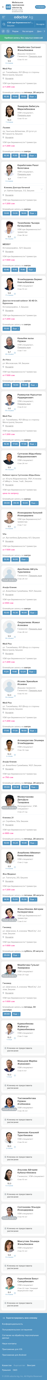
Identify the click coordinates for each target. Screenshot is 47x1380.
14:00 (23, 213)
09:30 (7, 385)
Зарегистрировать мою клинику (21, 1318)
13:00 (23, 97)
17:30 (23, 444)
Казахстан (7, 1365)
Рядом (15, 31)
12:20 (23, 672)
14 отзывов (9, 1257)
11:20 (6, 672)
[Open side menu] (3, 17)
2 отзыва (9, 1148)
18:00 (24, 731)
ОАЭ (15, 1370)
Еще (32, 97)
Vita (4, 534)
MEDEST (7, 244)
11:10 (15, 270)
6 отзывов (9, 181)
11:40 (22, 270)
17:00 (15, 444)
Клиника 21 (8, 818)
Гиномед (7, 927)
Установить (40, 7)
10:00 (15, 385)
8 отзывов (9, 63)
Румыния (6, 1370)
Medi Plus (7, 69)
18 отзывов (9, 239)
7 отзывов (9, 122)
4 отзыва (9, 756)
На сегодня (27, 31)
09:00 (7, 503)
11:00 (15, 97)
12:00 (23, 156)
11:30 (15, 156)
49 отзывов (9, 354)
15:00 (6, 329)
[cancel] (2, 7)
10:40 (6, 270)
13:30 (15, 213)
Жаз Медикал (9, 874)
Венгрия (31, 1365)
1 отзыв (9, 1039)
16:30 (6, 444)
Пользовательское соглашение (17, 1329)
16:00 (15, 559)
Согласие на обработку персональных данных (20, 1336)
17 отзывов (9, 295)
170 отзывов (9, 410)
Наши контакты (9, 1343)
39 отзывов (9, 469)
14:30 (6, 899)
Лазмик (6, 128)
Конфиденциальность (12, 1324)
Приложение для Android (14, 1355)
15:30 (6, 559)
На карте (9, 78)
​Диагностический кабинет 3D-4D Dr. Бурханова (20, 302)
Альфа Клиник (10, 587)
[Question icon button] (15, 237)
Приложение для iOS (12, 1349)
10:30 (6, 97)
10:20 (15, 843)
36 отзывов (9, 638)
